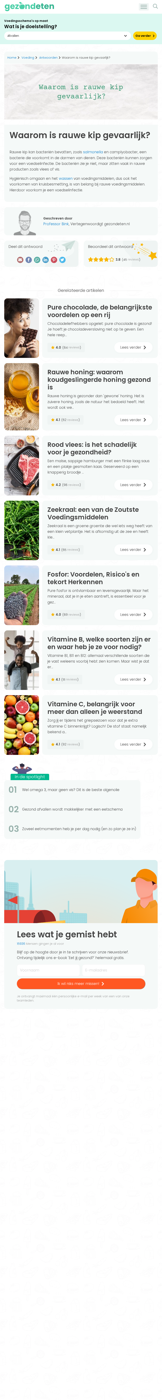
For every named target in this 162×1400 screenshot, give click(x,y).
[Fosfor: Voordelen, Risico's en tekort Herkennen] (21, 595)
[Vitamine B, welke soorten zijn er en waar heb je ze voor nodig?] (21, 660)
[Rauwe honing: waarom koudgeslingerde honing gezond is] (21, 396)
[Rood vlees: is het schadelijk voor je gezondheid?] (21, 465)
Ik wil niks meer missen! (78, 983)
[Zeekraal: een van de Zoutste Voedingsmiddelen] (21, 530)
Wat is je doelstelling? (30, 26)
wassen (66, 178)
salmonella (93, 152)
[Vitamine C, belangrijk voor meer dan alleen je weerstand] (21, 725)
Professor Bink (56, 223)
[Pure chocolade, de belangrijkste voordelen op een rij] (21, 328)
